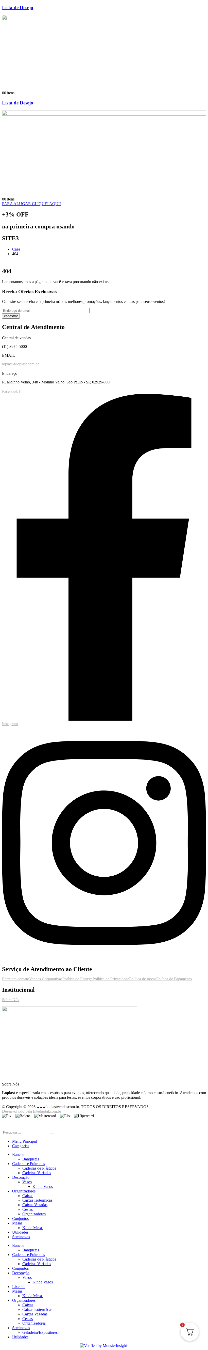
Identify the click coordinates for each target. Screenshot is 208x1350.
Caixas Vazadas (34, 1205)
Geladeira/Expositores (40, 1332)
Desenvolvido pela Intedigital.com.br (31, 1111)
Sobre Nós (10, 1000)
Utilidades (20, 1232)
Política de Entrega (77, 979)
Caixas (27, 1195)
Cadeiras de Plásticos (39, 1168)
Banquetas (30, 1159)
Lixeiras (18, 1286)
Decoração (20, 1177)
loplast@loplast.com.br (20, 364)
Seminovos (21, 1237)
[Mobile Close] (5, 1127)
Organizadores (24, 1191)
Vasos (27, 1182)
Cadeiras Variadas (36, 1173)
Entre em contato (15, 979)
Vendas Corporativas (45, 979)
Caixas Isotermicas (37, 1200)
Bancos (18, 1154)
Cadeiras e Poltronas (28, 1163)
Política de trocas (142, 979)
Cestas (27, 1209)
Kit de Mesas (32, 1227)
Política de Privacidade (111, 979)
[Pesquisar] (52, 1133)
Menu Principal (24, 1141)
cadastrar (11, 316)
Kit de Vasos (42, 1186)
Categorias (20, 1146)
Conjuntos (20, 1218)
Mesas (17, 1223)
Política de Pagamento (174, 979)
